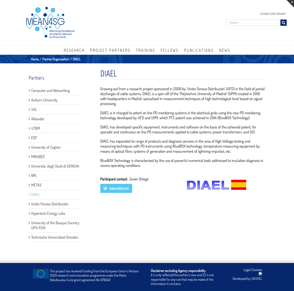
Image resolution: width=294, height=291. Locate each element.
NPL (34, 175)
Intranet (280, 14)
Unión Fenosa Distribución (49, 203)
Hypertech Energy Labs (48, 213)
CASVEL (257, 278)
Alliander (37, 118)
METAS (36, 185)
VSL (34, 109)
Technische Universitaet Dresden (54, 237)
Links (272, 14)
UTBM (35, 128)
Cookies (257, 270)
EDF (34, 137)
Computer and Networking (50, 90)
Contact (264, 14)
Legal (246, 270)
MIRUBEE (38, 156)
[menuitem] (77, 50)
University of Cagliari (46, 147)
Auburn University (44, 100)
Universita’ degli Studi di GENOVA (55, 166)
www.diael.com (118, 188)
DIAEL (35, 194)
